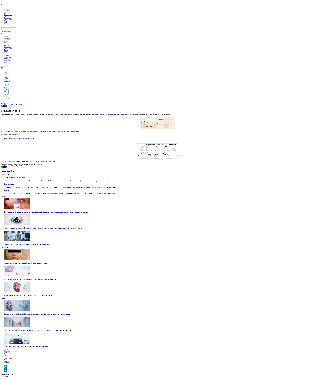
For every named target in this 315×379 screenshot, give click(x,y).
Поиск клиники (8, 19)
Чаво (5, 22)
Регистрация (7, 31)
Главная (6, 7)
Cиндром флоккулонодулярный (15, 177)
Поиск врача (7, 18)
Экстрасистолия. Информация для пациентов (16, 139)
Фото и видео (8, 15)
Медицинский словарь (7, 174)
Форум (6, 21)
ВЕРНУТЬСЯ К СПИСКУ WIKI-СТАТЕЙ (12, 104)
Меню (2, 4)
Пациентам (7, 10)
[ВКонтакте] (2, 106)
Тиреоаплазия (9, 184)
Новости (6, 16)
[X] (4, 106)
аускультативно (49, 131)
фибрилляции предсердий (107, 114)
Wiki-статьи (7, 13)
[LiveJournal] (6, 106)
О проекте (7, 9)
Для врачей (4, 196)
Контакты (6, 23)
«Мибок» (13, 374)
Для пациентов (5, 247)
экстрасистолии (120, 114)
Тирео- (6, 190)
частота (61, 114)
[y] (1, 28)
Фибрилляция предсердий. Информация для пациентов (19, 138)
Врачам (6, 12)
